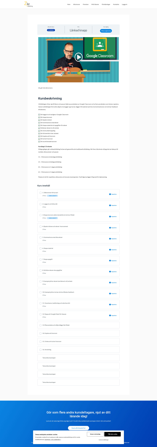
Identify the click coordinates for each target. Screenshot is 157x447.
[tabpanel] (78, 109)
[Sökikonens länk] (131, 4)
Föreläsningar (106, 4)
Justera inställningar (103, 439)
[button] (78, 428)
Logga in (124, 4)
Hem (68, 4)
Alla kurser (76, 4)
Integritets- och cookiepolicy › (53, 439)
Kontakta (116, 4)
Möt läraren (95, 4)
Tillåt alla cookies (112, 434)
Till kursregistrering (106, 31)
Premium (85, 4)
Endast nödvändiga (95, 434)
